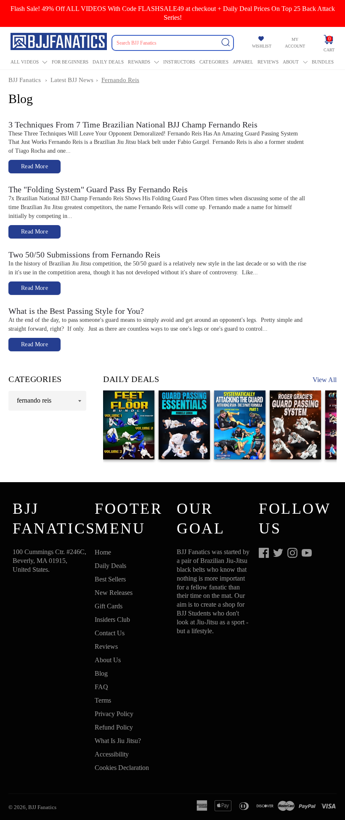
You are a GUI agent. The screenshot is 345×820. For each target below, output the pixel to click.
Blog (101, 673)
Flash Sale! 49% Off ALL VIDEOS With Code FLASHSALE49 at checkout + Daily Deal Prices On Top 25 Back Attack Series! (173, 13)
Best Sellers (110, 579)
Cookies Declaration (122, 767)
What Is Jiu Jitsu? (118, 740)
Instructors (179, 61)
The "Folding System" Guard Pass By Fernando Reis (98, 189)
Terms (103, 700)
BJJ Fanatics (24, 80)
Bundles (323, 61)
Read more (34, 166)
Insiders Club (112, 619)
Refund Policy (114, 727)
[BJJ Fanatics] (60, 43)
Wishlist (261, 46)
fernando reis (120, 80)
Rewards (139, 61)
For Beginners (70, 61)
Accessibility (112, 754)
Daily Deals (108, 61)
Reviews (268, 61)
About (291, 61)
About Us (108, 659)
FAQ (101, 686)
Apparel (243, 61)
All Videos (25, 61)
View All (325, 379)
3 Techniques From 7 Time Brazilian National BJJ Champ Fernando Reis (132, 124)
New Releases (114, 592)
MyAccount (295, 42)
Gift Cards (108, 606)
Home (103, 552)
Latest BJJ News (71, 80)
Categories (213, 61)
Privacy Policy (114, 713)
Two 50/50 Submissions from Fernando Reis (84, 254)
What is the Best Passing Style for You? (76, 311)
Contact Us (110, 633)
